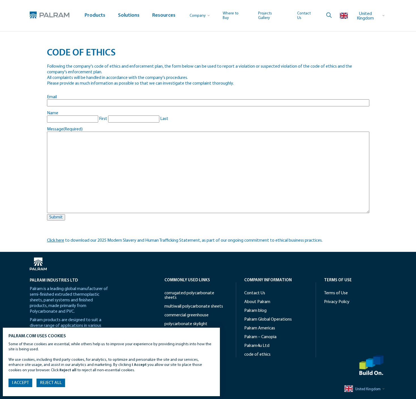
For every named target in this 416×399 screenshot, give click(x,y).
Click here (55, 240)
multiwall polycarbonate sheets (193, 306)
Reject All (51, 383)
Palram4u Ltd (256, 346)
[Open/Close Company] (200, 15)
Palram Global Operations (268, 319)
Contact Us (254, 293)
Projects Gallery (265, 15)
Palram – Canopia (260, 337)
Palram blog (255, 310)
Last (164, 119)
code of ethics (75, 38)
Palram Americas (259, 328)
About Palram (257, 302)
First (103, 119)
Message (65, 129)
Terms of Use (336, 293)
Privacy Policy (336, 302)
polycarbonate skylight (185, 324)
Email (52, 97)
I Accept (20, 383)
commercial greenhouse (186, 315)
